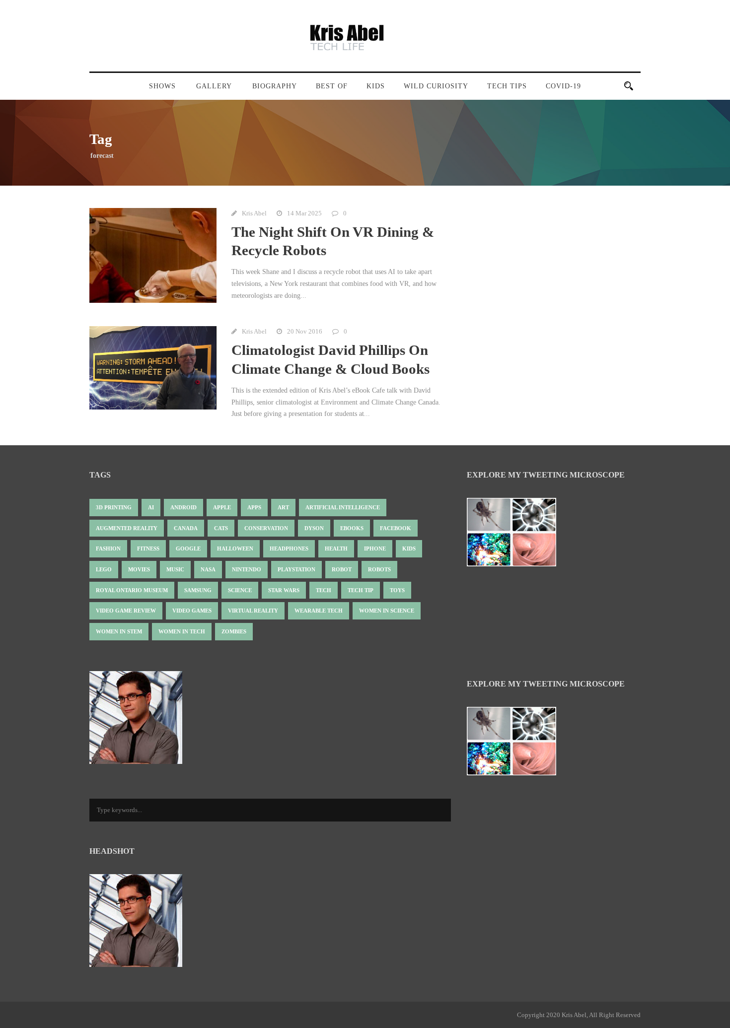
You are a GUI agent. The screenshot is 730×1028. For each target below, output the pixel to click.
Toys (397, 590)
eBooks (352, 528)
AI (151, 507)
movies (139, 569)
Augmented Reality (126, 528)
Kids (375, 86)
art (283, 507)
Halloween (235, 548)
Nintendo (246, 569)
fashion (108, 548)
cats (221, 528)
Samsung (198, 590)
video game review (126, 611)
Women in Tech (181, 631)
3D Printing (114, 507)
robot (342, 569)
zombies (233, 631)
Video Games (192, 611)
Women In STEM (119, 631)
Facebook (395, 528)
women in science (386, 611)
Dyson (314, 528)
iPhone (375, 548)
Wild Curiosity (436, 86)
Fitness (148, 548)
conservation (266, 528)
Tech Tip (360, 590)
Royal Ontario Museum (132, 590)
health (336, 548)
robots (379, 569)
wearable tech (318, 611)
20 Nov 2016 (304, 331)
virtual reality (253, 611)
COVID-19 (563, 86)
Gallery (214, 86)
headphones (289, 548)
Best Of (332, 86)
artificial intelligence (342, 507)
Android (183, 507)
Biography (274, 86)
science (240, 590)
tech (323, 590)
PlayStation (296, 569)
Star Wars (283, 590)
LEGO (104, 569)
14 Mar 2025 (304, 213)
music (175, 569)
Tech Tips (507, 86)
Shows (162, 86)
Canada (186, 528)
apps (254, 507)
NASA (208, 569)
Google (188, 548)
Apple (222, 507)
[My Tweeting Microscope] (516, 535)
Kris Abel (254, 213)
